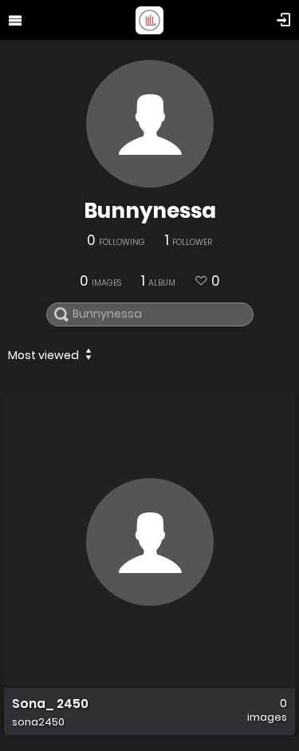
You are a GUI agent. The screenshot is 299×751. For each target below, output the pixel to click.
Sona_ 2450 (50, 704)
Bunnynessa (150, 210)
